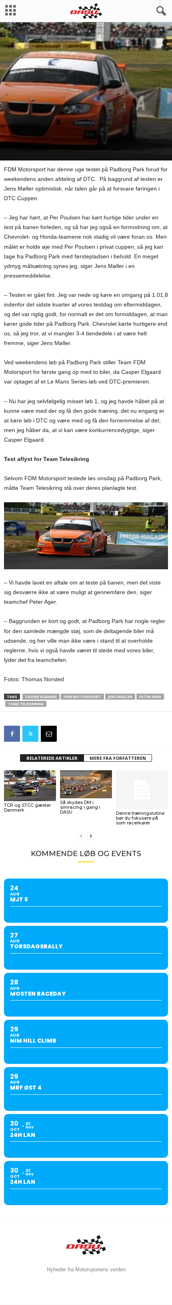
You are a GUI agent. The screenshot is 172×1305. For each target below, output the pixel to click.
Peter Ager (150, 696)
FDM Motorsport (82, 696)
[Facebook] (12, 734)
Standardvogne (24, 136)
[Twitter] (30, 734)
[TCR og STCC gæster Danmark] (30, 786)
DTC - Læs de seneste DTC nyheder (82, 136)
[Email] (49, 734)
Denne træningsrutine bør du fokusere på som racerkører (140, 818)
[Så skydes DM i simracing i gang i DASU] (86, 784)
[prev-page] (81, 836)
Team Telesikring (26, 703)
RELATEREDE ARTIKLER (52, 758)
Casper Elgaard (41, 696)
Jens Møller (120, 696)
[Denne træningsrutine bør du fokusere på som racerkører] (142, 789)
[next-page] (91, 836)
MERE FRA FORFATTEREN (118, 758)
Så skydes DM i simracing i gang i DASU (80, 807)
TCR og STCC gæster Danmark (27, 807)
